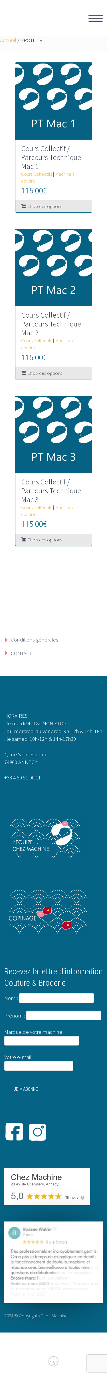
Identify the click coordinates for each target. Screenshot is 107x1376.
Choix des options (44, 206)
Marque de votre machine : (34, 1031)
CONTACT (21, 653)
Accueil (8, 40)
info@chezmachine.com (31, 785)
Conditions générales (34, 639)
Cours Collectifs (36, 174)
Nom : (11, 998)
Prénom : (14, 1015)
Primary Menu (95, 18)
